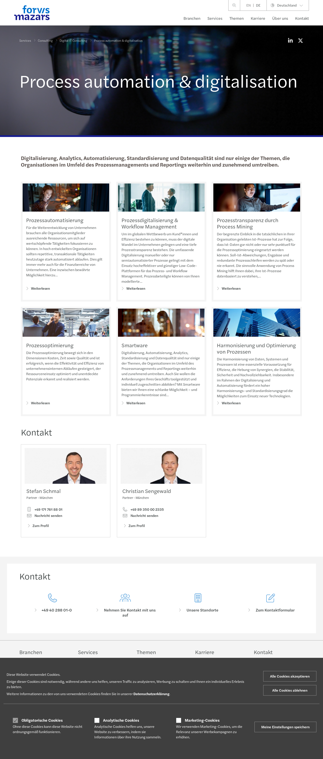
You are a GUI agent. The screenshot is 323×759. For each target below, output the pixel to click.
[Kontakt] (52, 605)
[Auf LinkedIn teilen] (290, 40)
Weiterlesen (40, 288)
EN (248, 5)
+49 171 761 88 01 (48, 509)
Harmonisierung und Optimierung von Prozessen (256, 348)
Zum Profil (41, 525)
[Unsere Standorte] (198, 605)
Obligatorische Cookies (42, 720)
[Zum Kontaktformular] (270, 605)
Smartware (135, 345)
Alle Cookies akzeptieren (290, 676)
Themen (236, 18)
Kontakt (302, 18)
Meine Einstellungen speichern (285, 726)
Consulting (45, 40)
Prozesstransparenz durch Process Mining (247, 223)
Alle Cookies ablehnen (289, 690)
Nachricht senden (48, 515)
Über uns (280, 18)
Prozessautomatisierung (54, 220)
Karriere (258, 18)
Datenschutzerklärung (151, 693)
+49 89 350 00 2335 (147, 509)
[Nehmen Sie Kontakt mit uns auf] (125, 605)
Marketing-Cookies (202, 720)
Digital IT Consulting (73, 40)
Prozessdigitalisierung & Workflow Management (150, 223)
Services (214, 18)
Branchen (191, 18)
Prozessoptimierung (49, 345)
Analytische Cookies (121, 720)
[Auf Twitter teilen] (300, 40)
